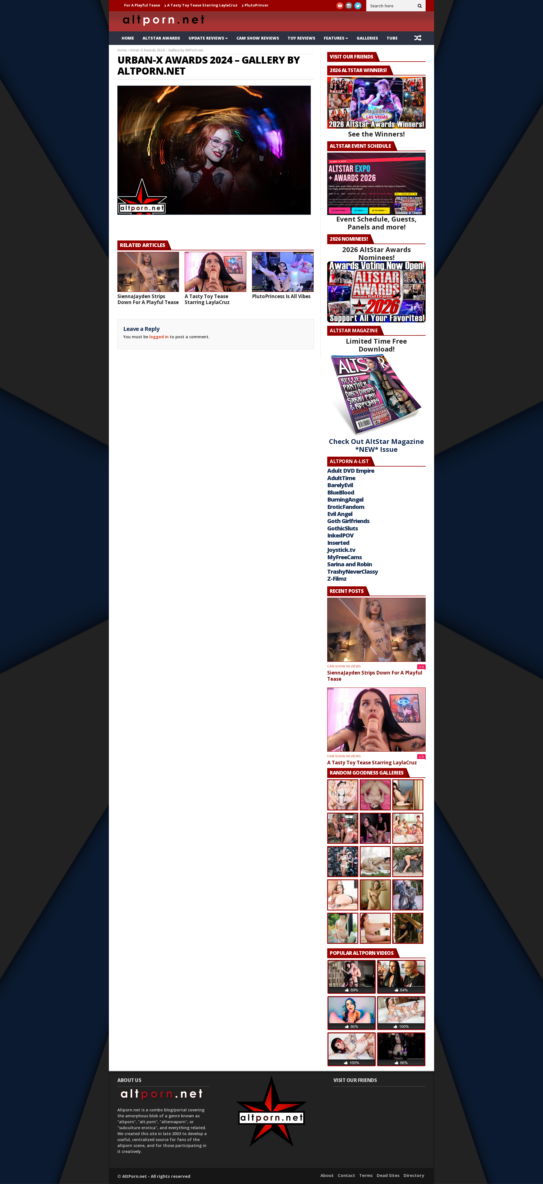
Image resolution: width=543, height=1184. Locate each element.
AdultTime (341, 478)
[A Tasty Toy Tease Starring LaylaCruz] (215, 272)
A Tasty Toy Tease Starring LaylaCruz (156, 5)
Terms (366, 1175)
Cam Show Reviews (257, 38)
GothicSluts (342, 528)
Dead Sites (388, 1175)
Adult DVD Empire (350, 470)
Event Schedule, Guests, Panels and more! (376, 222)
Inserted (338, 543)
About (327, 1175)
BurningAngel (345, 499)
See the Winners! (376, 133)
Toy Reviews (301, 38)
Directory (414, 1175)
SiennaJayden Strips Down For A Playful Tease (148, 299)
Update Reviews (206, 38)
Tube (392, 38)
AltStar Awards (161, 38)
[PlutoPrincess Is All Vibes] (283, 272)
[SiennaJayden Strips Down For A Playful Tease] (148, 272)
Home (128, 38)
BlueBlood (340, 492)
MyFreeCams (344, 557)
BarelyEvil (340, 485)
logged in (159, 336)
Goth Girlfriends (348, 521)
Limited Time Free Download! (376, 345)
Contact (346, 1175)
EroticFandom (345, 507)
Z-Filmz (336, 578)
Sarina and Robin (349, 564)
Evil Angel (339, 514)
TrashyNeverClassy (352, 571)
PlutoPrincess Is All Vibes (222, 5)
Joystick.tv (341, 550)
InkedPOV (340, 535)
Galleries (367, 38)
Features (334, 38)
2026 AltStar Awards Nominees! (376, 253)
